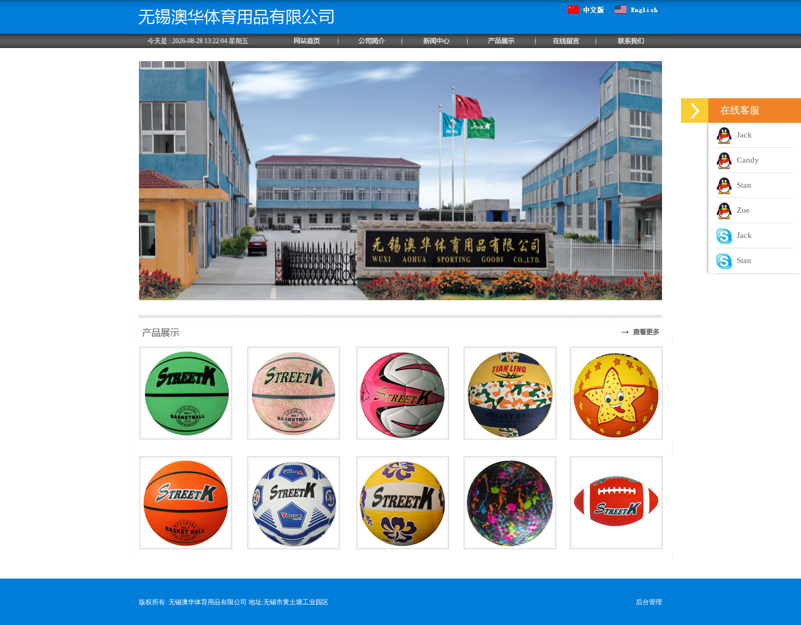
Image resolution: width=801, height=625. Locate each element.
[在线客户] (694, 110)
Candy (745, 160)
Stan (741, 185)
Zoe (741, 210)
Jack (742, 134)
